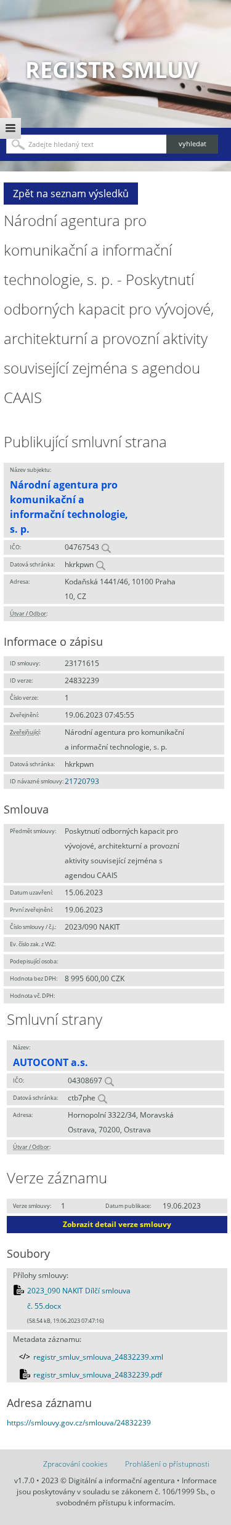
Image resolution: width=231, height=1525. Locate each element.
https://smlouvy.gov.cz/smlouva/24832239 (79, 1422)
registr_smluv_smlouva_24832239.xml (98, 1357)
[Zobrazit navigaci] (10, 128)
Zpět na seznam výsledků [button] (71, 193)
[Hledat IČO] (106, 547)
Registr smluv (111, 70)
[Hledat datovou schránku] (100, 564)
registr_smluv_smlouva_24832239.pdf (97, 1374)
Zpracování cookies (75, 1464)
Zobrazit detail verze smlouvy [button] (117, 1224)
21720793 (82, 781)
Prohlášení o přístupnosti (167, 1464)
